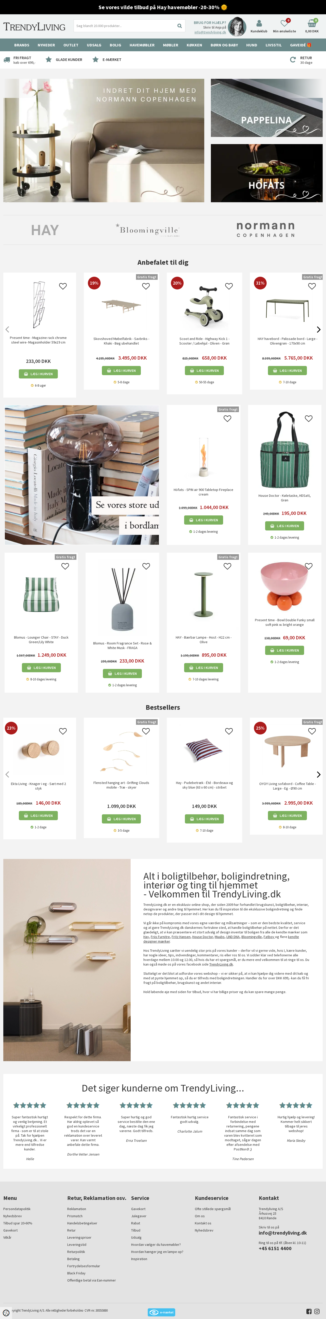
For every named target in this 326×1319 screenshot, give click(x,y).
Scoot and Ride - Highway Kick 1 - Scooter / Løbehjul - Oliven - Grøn (204, 341)
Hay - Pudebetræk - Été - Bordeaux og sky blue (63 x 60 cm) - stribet (204, 785)
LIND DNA (233, 936)
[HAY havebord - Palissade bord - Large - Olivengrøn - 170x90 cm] (287, 329)
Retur (71, 1230)
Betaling (73, 1259)
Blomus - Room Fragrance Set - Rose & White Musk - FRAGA (122, 645)
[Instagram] (316, 1312)
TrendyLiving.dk (221, 964)
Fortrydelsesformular (83, 1266)
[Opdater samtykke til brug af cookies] (6, 1313)
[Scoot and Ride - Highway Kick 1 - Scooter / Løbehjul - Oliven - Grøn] (204, 329)
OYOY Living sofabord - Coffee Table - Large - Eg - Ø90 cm (287, 786)
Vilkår (7, 1237)
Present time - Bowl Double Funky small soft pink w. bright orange (285, 622)
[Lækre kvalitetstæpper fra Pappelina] (267, 107)
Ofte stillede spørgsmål (213, 1209)
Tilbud (135, 1230)
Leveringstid (76, 1244)
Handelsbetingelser (82, 1223)
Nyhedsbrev (12, 1216)
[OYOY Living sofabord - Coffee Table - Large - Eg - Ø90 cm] (287, 774)
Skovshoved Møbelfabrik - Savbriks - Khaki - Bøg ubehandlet (121, 341)
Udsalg (136, 1237)
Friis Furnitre (160, 936)
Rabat (135, 1223)
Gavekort (10, 1230)
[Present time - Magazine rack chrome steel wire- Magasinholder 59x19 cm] (38, 304)
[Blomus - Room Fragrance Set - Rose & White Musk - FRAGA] (122, 597)
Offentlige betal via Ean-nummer (91, 1280)
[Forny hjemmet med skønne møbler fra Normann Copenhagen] (103, 140)
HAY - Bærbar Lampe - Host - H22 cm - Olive (204, 639)
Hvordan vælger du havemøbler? (156, 1244)
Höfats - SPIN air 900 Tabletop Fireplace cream (203, 492)
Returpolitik (76, 1251)
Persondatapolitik (17, 1209)
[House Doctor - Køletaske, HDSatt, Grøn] (285, 449)
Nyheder (46, 44)
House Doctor (202, 936)
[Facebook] (308, 1312)
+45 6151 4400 (275, 1248)
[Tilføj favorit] (63, 287)
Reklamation (76, 1209)
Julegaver (138, 1216)
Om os (200, 1216)
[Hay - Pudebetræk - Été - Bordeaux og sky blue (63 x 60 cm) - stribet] (204, 749)
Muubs (220, 936)
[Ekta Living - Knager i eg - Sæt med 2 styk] (38, 774)
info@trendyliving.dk (210, 32)
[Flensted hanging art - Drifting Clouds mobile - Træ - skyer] (121, 749)
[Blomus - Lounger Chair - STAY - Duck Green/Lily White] (41, 594)
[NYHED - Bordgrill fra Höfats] (267, 172)
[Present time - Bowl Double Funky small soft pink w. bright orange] (285, 585)
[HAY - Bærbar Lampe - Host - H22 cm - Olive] (203, 594)
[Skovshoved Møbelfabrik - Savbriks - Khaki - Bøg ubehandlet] (121, 329)
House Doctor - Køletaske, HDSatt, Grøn (285, 497)
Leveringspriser (79, 1237)
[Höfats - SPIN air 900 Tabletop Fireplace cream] (203, 446)
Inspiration (139, 1259)
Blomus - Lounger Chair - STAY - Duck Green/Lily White (41, 639)
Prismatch (75, 1216)
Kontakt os (203, 1223)
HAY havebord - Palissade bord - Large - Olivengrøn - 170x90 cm (287, 341)
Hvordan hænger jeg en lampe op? (157, 1251)
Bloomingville (251, 936)
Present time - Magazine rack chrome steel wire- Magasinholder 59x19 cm (38, 340)
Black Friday (76, 1273)
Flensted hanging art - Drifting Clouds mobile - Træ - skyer (121, 785)
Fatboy (269, 936)
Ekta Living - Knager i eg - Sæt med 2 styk (38, 786)
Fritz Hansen (181, 936)
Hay (146, 936)
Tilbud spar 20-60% (17, 1223)
